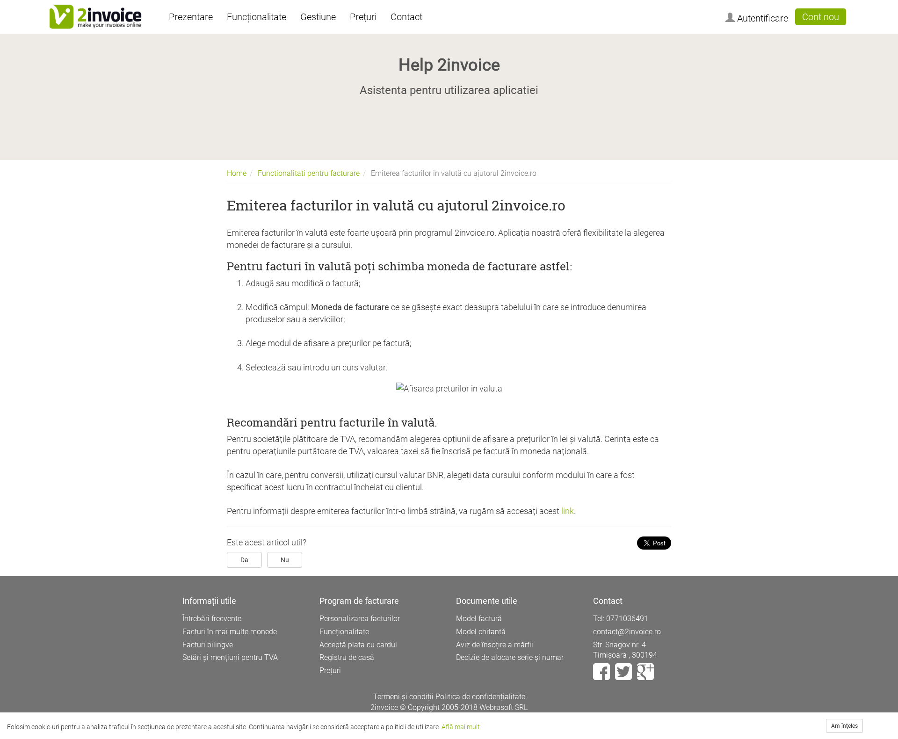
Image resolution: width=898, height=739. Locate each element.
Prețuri (363, 16)
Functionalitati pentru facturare (309, 173)
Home (236, 173)
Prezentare (191, 16)
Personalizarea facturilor (359, 618)
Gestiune (318, 16)
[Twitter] (624, 671)
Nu (285, 560)
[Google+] (645, 671)
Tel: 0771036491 (620, 618)
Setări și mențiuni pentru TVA (230, 657)
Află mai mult (461, 727)
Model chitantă (481, 631)
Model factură (479, 618)
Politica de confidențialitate (480, 696)
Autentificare (761, 18)
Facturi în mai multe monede (229, 631)
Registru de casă (346, 657)
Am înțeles (844, 726)
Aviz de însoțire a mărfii (494, 644)
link (566, 511)
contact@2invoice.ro (627, 631)
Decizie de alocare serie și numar (510, 657)
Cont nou (820, 16)
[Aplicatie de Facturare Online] (95, 17)
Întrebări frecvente (211, 618)
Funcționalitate (256, 16)
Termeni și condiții (403, 696)
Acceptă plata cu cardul (358, 644)
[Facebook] (602, 671)
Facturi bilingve (207, 644)
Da (244, 560)
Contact (406, 16)
